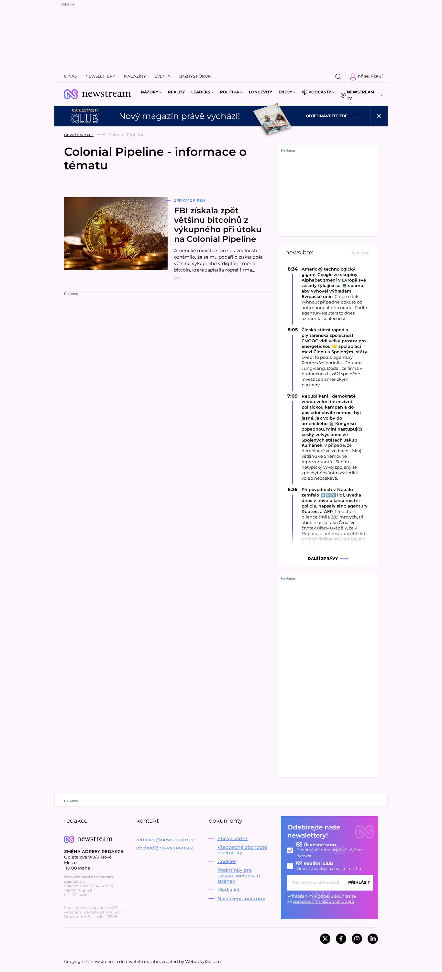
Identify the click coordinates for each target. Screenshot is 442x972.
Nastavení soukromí (241, 898)
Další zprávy (323, 558)
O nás (70, 76)
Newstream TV (360, 95)
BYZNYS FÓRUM (195, 76)
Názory (149, 92)
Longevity (260, 92)
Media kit (228, 889)
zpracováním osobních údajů (323, 901)
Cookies (226, 861)
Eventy (163, 76)
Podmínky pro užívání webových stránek (238, 875)
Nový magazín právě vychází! (179, 116)
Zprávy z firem (189, 200)
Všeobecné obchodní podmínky (242, 849)
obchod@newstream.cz (164, 848)
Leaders (200, 92)
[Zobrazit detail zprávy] (327, 293)
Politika (229, 92)
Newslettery (100, 76)
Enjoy (285, 92)
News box (299, 252)
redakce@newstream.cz (165, 840)
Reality (176, 92)
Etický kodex (232, 838)
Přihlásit (359, 882)
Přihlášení (370, 76)
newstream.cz (79, 134)
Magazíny (135, 76)
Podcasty (319, 92)
